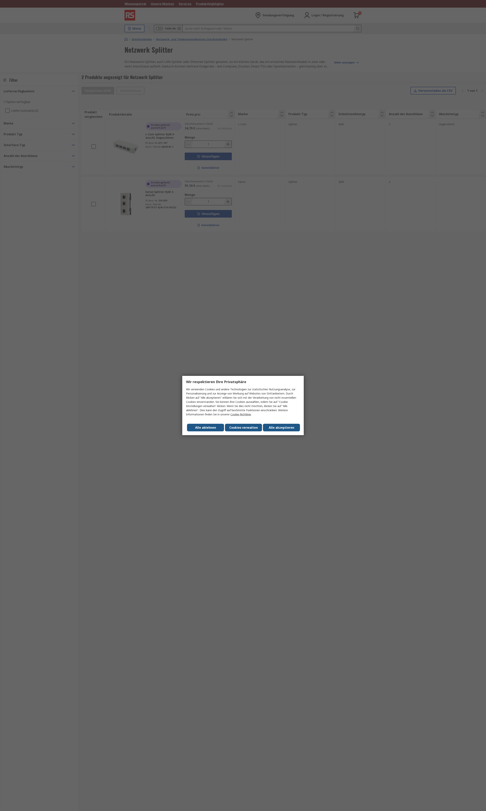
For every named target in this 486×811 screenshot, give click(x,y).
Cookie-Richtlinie (240, 414)
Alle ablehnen (205, 427)
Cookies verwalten (243, 427)
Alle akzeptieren (281, 427)
